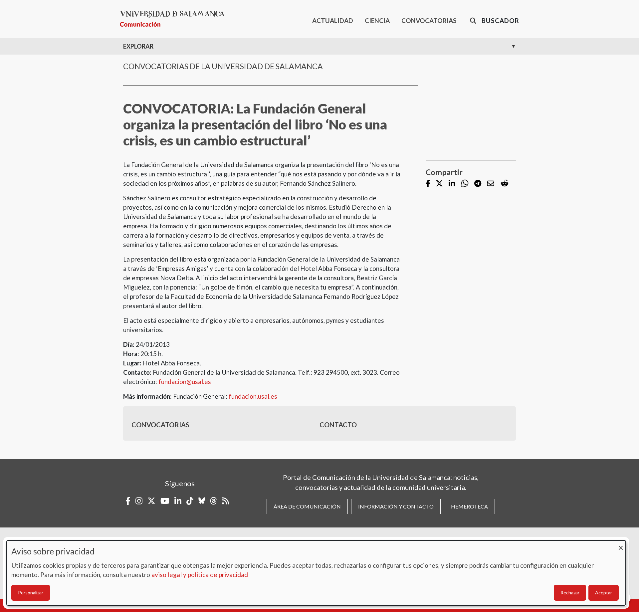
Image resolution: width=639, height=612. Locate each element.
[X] (439, 184)
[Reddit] (504, 183)
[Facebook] (428, 184)
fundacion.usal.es (253, 396)
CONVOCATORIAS (429, 20)
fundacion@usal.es (184, 381)
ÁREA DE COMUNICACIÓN (307, 506)
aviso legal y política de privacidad (199, 574)
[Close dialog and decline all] (621, 544)
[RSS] (225, 501)
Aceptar (603, 592)
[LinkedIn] (452, 184)
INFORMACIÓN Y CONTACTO (396, 506)
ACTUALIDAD (332, 20)
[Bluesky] (201, 501)
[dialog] (316, 572)
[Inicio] (175, 19)
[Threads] (213, 501)
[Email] (490, 184)
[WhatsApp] (465, 183)
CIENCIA (377, 20)
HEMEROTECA (469, 506)
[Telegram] (477, 184)
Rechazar (569, 592)
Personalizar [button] (30, 592)
